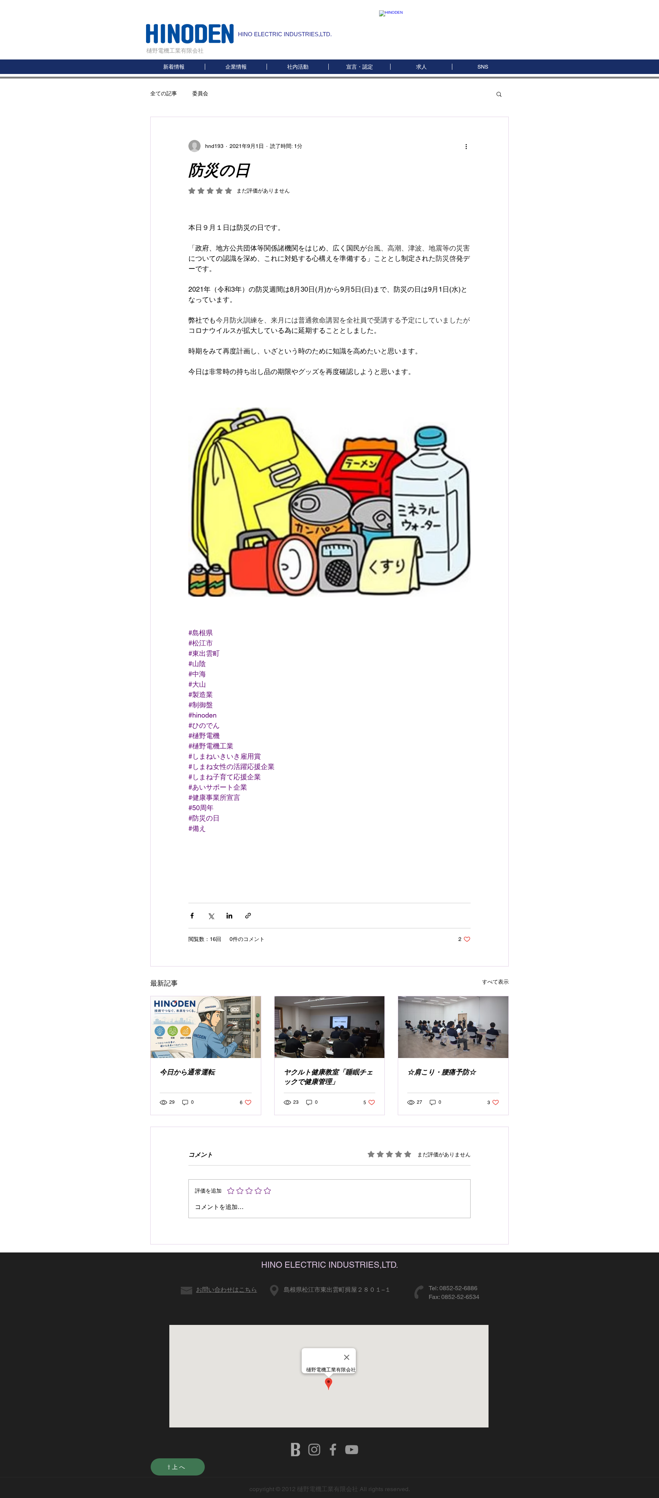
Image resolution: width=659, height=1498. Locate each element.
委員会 (200, 93)
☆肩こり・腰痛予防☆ (441, 1072)
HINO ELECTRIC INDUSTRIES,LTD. (285, 34)
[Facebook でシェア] (192, 915)
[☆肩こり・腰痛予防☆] (453, 1027)
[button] (482, 67)
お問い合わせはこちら (226, 1289)
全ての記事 (163, 93)
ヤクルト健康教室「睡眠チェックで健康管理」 (328, 1076)
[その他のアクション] (466, 146)
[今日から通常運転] (206, 1027)
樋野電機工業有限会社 (175, 50)
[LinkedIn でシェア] (229, 915)
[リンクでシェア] (248, 915)
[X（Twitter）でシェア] (210, 915)
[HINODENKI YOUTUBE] (352, 1450)
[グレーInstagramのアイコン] (314, 1450)
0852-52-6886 (458, 1288)
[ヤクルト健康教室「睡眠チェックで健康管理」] (330, 1027)
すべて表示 (495, 982)
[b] (296, 1450)
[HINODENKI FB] (333, 1450)
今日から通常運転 (187, 1072)
